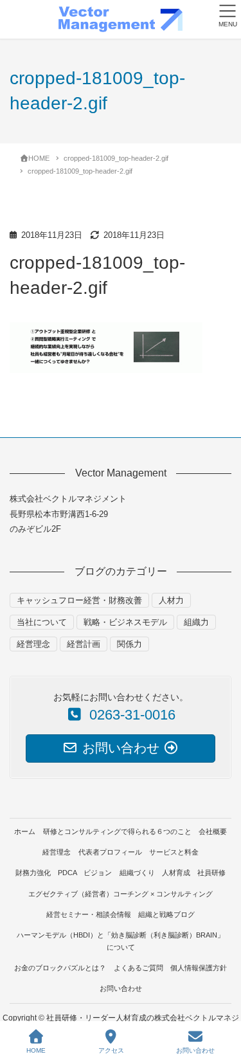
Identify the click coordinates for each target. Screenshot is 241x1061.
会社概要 (213, 831)
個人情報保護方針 (198, 968)
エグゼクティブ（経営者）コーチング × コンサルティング (120, 894)
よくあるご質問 (138, 968)
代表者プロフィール (110, 852)
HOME (36, 1050)
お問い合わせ (121, 988)
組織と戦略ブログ (166, 914)
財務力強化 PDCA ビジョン (63, 872)
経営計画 (83, 644)
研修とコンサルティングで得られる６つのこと (117, 831)
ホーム (24, 831)
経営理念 (33, 644)
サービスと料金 (174, 852)
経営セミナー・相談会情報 (88, 914)
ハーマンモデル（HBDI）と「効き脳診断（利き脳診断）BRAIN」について (120, 941)
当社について (42, 622)
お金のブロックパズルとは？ (60, 968)
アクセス (111, 1050)
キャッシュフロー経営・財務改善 (79, 600)
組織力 (196, 622)
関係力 (129, 644)
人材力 (171, 600)
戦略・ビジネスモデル (125, 622)
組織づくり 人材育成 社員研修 (173, 872)
